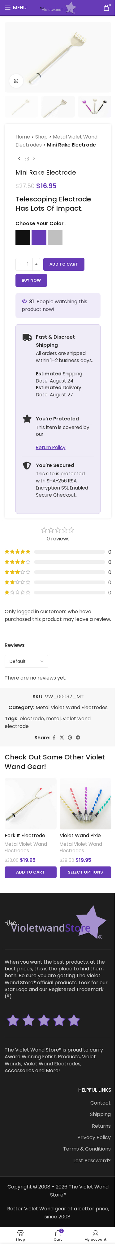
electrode (32, 718)
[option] (22, 237)
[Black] (22, 237)
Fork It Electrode (25, 835)
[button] (31, 872)
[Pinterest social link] (70, 738)
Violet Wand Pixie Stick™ (80, 839)
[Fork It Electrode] (31, 804)
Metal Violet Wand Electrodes (72, 707)
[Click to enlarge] (16, 81)
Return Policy (51, 447)
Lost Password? (92, 1160)
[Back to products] (26, 159)
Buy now (31, 280)
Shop (41, 136)
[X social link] (62, 738)
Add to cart (63, 264)
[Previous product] (19, 159)
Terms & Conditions (87, 1149)
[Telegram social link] (78, 738)
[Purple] (39, 237)
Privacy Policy (94, 1137)
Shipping (100, 1114)
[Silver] (55, 237)
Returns (101, 1126)
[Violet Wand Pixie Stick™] (86, 804)
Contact (100, 1103)
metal (53, 718)
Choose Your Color (39, 223)
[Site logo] (58, 7)
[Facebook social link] (54, 738)
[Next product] (34, 159)
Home (22, 136)
